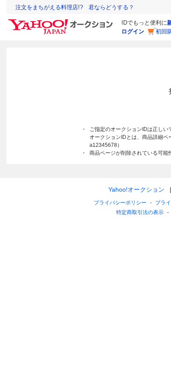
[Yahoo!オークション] (62, 21)
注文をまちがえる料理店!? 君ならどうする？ (74, 7)
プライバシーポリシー (120, 203)
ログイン (132, 31)
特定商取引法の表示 (140, 212)
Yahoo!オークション (136, 189)
